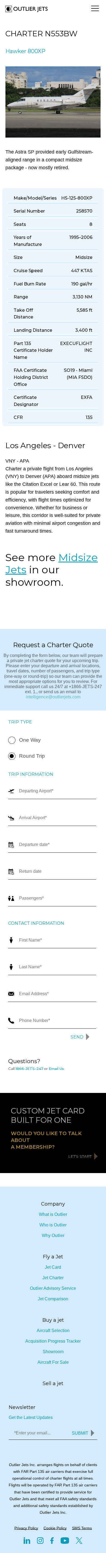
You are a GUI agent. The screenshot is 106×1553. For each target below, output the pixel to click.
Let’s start (80, 1156)
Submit (80, 1433)
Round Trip (32, 756)
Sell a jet (53, 1383)
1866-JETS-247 (29, 1068)
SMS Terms (82, 1528)
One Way (30, 740)
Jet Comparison (53, 1299)
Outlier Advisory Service (53, 1288)
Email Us (56, 1068)
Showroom (53, 1351)
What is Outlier (53, 1214)
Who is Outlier (53, 1225)
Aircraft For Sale (53, 1362)
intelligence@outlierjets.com (53, 697)
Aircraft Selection (53, 1330)
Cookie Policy (55, 1528)
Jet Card (53, 1267)
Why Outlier (53, 1235)
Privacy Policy (26, 1528)
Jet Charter (53, 1277)
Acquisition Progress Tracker (53, 1341)
